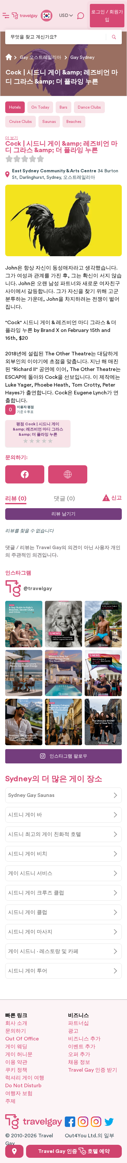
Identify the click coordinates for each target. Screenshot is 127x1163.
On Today (40, 107)
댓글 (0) (64, 498)
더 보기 (11, 138)
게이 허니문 (19, 1054)
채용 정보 (79, 1062)
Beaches (73, 122)
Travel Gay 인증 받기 (92, 1070)
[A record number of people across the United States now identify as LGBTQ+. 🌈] (103, 673)
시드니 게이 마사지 (30, 931)
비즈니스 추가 (84, 1038)
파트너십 (78, 1023)
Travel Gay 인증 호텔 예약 (74, 1151)
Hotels (15, 107)
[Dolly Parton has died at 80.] (63, 624)
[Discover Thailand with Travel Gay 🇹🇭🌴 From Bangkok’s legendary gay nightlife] (103, 624)
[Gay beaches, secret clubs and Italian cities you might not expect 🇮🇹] (23, 624)
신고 (116, 497)
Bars (63, 107)
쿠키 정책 (16, 1070)
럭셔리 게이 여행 (24, 1077)
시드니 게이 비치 (27, 853)
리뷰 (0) (15, 498)
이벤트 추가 (81, 1046)
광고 (73, 1031)
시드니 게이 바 (25, 814)
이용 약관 (16, 1062)
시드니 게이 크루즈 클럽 (36, 892)
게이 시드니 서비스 (30, 873)
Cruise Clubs (20, 122)
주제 (10, 1101)
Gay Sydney (82, 57)
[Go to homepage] (25, 15)
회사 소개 (16, 1023)
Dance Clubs (89, 107)
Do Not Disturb (23, 1085)
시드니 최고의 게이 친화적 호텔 (44, 834)
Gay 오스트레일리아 (40, 57)
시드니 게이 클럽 (27, 912)
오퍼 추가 (79, 1054)
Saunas (49, 122)
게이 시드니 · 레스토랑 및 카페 (43, 951)
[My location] (14, 1151)
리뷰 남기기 (63, 514)
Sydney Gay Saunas (31, 795)
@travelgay (37, 588)
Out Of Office (22, 1038)
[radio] (9, 159)
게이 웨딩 (16, 1046)
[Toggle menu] (6, 15)
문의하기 (15, 1031)
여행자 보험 (19, 1093)
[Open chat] (81, 16)
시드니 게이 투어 (27, 970)
